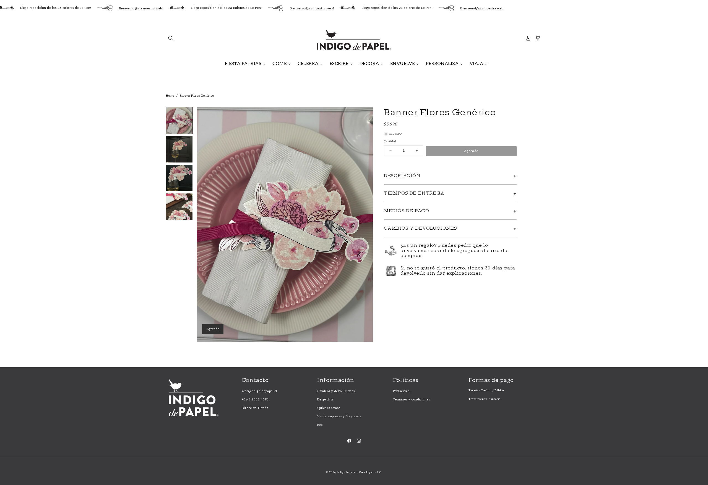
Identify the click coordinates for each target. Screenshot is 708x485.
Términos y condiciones (411, 399)
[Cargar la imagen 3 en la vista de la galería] (179, 178)
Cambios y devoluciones (336, 391)
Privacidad (401, 391)
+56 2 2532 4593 (255, 399)
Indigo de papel (346, 472)
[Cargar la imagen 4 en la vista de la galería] (179, 206)
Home (170, 96)
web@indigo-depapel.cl (259, 391)
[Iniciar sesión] (528, 39)
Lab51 (378, 472)
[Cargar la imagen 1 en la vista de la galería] (179, 120)
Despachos (325, 399)
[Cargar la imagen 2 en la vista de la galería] (179, 149)
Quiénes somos (328, 408)
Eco (319, 425)
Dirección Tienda (255, 408)
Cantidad (390, 141)
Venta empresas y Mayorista (339, 416)
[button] (171, 39)
